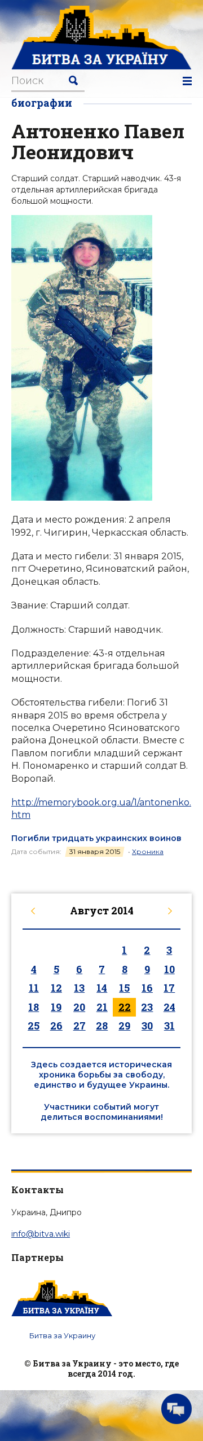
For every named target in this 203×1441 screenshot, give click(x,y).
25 (33, 1025)
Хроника (148, 851)
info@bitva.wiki (40, 1234)
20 (79, 1007)
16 (147, 988)
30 (147, 1025)
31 (169, 1025)
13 (79, 988)
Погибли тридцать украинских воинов (96, 838)
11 (34, 988)
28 (102, 1025)
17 (169, 988)
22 (124, 1007)
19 (56, 1007)
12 (56, 988)
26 (56, 1025)
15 (124, 988)
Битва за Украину (62, 1335)
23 (147, 1007)
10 (169, 969)
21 (102, 1007)
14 (101, 988)
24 (169, 1007)
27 (79, 1025)
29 (124, 1025)
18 (33, 1007)
